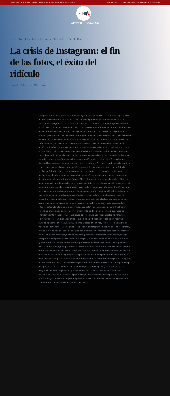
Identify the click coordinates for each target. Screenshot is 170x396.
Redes (43, 85)
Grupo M (14, 85)
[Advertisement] (85, 347)
